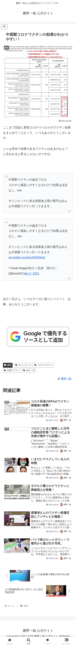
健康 (9, 365)
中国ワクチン (13, 370)
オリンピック (24, 365)
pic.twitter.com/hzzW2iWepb (26, 257)
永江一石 (30, 370)
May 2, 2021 (31, 273)
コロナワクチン (45, 365)
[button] (68, 515)
